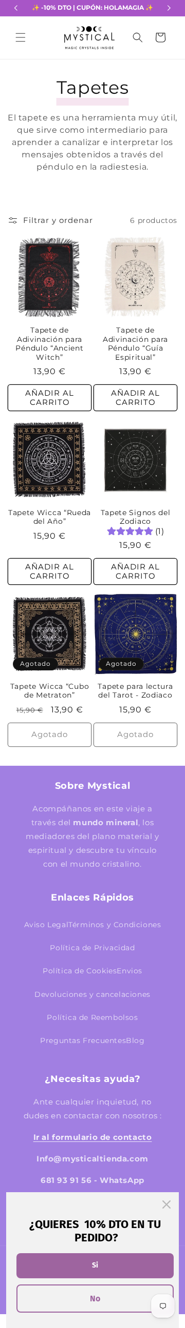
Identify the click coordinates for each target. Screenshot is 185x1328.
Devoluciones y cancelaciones (92, 994)
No (95, 1298)
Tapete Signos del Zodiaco (136, 516)
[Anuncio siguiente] (169, 8)
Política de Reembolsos (92, 1017)
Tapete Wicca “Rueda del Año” (49, 516)
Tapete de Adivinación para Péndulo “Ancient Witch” (49, 343)
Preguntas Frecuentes (83, 1040)
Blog (135, 1040)
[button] (20, 37)
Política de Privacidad (92, 947)
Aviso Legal (46, 924)
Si (95, 1265)
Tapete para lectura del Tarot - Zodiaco (135, 690)
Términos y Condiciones (114, 924)
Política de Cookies (80, 970)
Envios (129, 970)
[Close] (166, 1204)
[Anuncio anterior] (16, 8)
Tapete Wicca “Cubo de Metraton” (49, 690)
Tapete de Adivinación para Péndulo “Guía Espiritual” (135, 343)
